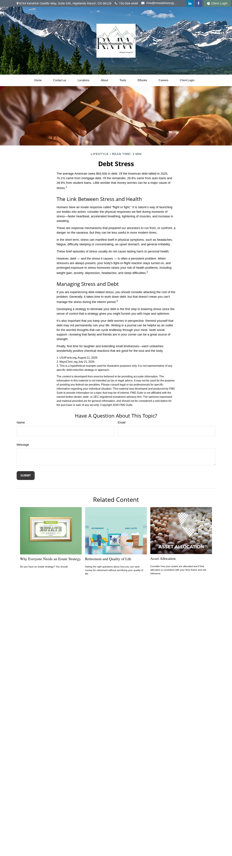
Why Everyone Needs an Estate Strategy (50, 558)
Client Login (219, 3)
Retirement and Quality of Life (108, 558)
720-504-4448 (128, 3)
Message (23, 444)
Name (21, 422)
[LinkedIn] (189, 3)
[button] (38, 80)
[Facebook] (198, 3)
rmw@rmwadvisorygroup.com (161, 3)
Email (121, 422)
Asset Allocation (163, 558)
